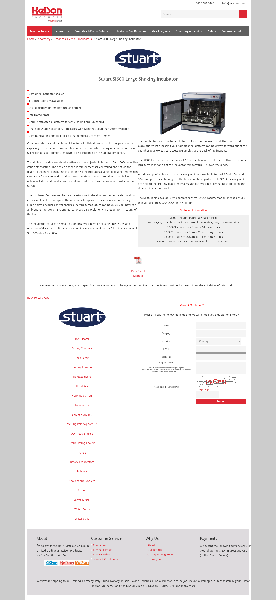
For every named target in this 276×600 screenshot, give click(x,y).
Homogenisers (82, 376)
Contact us (99, 545)
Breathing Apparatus (189, 31)
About (151, 545)
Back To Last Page (38, 297)
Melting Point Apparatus (82, 424)
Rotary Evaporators (82, 462)
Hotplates (82, 386)
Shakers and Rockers (82, 481)
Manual (138, 276)
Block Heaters (82, 339)
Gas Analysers (161, 31)
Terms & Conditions (105, 559)
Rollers (82, 452)
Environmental (231, 31)
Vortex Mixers (82, 500)
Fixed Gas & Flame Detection (93, 31)
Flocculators (82, 358)
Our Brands (154, 550)
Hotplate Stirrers (82, 395)
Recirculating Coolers (82, 443)
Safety (212, 31)
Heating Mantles (82, 367)
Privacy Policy (101, 554)
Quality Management (160, 554)
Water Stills (82, 518)
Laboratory (62, 31)
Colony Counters (82, 348)
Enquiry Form (155, 559)
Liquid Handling (82, 414)
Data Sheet (138, 271)
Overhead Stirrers (82, 433)
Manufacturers (39, 31)
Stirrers (82, 490)
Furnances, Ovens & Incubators (72, 39)
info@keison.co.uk (233, 3)
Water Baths (82, 509)
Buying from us (102, 550)
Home (31, 39)
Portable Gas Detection (132, 31)
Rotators (82, 471)
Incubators (82, 405)
